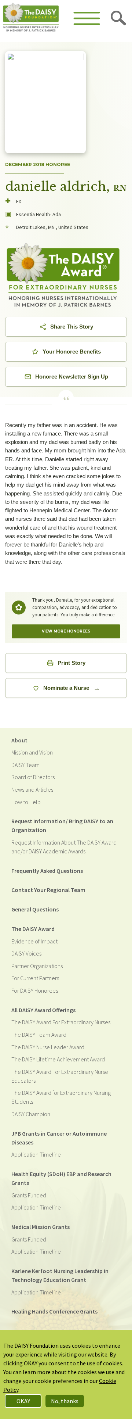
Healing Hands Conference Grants (54, 1311)
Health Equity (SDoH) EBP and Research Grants (61, 1178)
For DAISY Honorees (34, 990)
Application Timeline (36, 1154)
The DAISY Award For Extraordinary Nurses (60, 1022)
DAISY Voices (26, 953)
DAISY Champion (30, 1114)
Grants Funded (28, 1195)
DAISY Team (25, 764)
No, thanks (64, 1401)
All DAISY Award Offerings (43, 1010)
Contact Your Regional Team (48, 889)
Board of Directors (33, 777)
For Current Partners (35, 978)
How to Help (26, 802)
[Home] (31, 18)
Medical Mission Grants (40, 1226)
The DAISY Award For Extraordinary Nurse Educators (59, 1076)
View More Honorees (66, 631)
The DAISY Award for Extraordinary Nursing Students (61, 1097)
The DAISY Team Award (38, 1034)
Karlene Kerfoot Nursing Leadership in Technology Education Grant (60, 1275)
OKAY (23, 1401)
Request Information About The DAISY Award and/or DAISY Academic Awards (64, 847)
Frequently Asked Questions (47, 870)
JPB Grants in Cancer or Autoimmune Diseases (59, 1138)
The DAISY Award (33, 928)
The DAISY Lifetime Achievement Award (58, 1059)
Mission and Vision (32, 752)
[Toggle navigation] (87, 18)
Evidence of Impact (34, 941)
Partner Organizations (37, 966)
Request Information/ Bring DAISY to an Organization (62, 825)
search (119, 18)
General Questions (35, 909)
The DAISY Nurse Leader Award (47, 1047)
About (19, 740)
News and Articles (32, 789)
